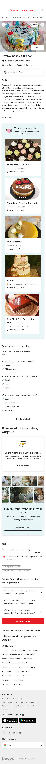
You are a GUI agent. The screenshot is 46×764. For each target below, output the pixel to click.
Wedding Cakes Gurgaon (11, 567)
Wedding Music (28, 654)
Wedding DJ (6, 676)
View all (37, 47)
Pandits (16, 676)
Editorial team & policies (21, 706)
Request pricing (23, 621)
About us (5, 706)
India (9, 745)
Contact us (6, 699)
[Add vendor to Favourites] (42, 25)
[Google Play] (27, 722)
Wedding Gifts (34, 650)
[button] (23, 454)
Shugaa (10, 280)
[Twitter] (9, 733)
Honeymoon (6, 672)
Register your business (29, 702)
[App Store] (10, 722)
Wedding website (8, 709)
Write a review (23, 465)
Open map (37, 552)
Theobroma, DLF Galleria (30, 630)
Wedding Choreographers (11, 684)
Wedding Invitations (19, 650)
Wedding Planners (8, 667)
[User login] (42, 10)
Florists (25, 663)
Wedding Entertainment (10, 663)
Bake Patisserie (14, 241)
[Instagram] (19, 733)
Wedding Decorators (22, 672)
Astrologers (6, 680)
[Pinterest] (14, 733)
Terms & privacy (19, 699)
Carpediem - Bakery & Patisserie (22, 203)
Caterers (5, 650)
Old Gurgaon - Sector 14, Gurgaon (18, 65)
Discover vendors (23, 528)
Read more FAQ (23, 419)
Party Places (18, 680)
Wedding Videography (27, 667)
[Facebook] (4, 733)
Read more (6, 117)
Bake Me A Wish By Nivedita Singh (20, 321)
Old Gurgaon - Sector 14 (21, 17)
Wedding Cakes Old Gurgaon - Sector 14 (16, 571)
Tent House (27, 659)
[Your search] (4, 25)
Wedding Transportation (11, 659)
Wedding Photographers (11, 654)
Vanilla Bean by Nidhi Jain (19, 164)
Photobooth (27, 676)
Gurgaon (5, 17)
